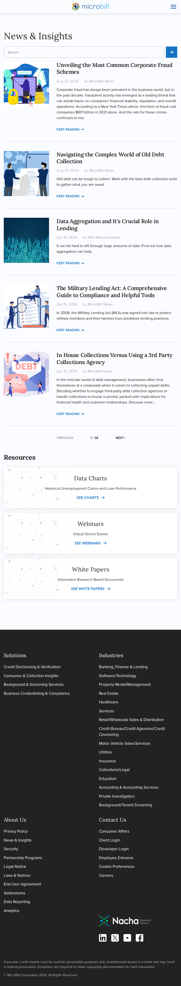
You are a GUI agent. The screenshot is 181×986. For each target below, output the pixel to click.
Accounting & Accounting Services (129, 787)
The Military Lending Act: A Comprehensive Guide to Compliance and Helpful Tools (112, 291)
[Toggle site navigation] (173, 6)
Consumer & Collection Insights (31, 676)
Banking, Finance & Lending (123, 667)
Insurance (107, 761)
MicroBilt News (101, 81)
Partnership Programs (23, 858)
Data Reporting (17, 901)
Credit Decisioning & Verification (32, 667)
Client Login (109, 840)
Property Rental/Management (125, 684)
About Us (15, 819)
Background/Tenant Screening (125, 805)
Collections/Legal (114, 769)
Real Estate (109, 693)
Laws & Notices (17, 875)
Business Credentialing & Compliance (37, 693)
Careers (106, 875)
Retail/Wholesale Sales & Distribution (131, 719)
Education (107, 778)
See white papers (88, 588)
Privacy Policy (16, 831)
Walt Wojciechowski (104, 237)
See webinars (87, 543)
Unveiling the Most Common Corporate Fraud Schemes (114, 68)
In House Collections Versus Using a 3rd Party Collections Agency (115, 358)
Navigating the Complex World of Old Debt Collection (111, 158)
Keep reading (68, 129)
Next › (121, 437)
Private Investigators (117, 796)
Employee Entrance (116, 858)
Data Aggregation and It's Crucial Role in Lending (108, 224)
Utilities (105, 752)
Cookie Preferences (116, 866)
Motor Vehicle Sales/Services (124, 743)
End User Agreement (22, 884)
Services (106, 711)
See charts (88, 497)
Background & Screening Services (34, 684)
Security (11, 849)
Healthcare (108, 702)
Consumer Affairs (114, 831)
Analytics (11, 910)
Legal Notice (15, 866)
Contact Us (112, 819)
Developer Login (114, 849)
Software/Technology (117, 676)
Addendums (14, 893)
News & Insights (18, 840)
